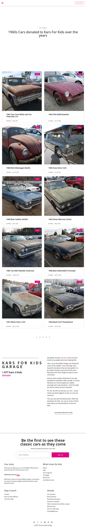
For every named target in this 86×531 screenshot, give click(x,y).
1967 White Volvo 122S (15, 322)
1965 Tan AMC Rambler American (20, 271)
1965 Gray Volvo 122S (57, 168)
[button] (2, 3)
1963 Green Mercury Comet (59, 219)
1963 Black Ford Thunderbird (60, 322)
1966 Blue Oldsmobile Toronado (62, 271)
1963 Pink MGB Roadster (58, 114)
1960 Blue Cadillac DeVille (17, 219)
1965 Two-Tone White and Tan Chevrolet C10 (19, 115)
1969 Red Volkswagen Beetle (18, 168)
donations (64, 358)
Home (40, 28)
